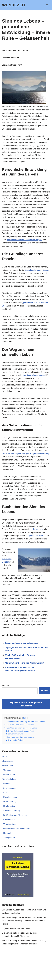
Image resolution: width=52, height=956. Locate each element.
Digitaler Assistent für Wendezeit (16, 928)
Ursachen (7, 770)
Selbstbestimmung (11, 810)
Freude (6, 783)
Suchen (5, 686)
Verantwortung (9, 824)
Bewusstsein (9, 819)
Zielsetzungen (9, 788)
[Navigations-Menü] (47, 5)
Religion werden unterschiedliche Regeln (24, 239)
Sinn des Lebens (9, 779)
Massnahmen (9, 774)
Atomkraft (6, 756)
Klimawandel (7, 765)
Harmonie (7, 833)
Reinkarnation (9, 806)
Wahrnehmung (9, 801)
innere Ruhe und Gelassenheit (16, 829)
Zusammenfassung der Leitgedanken (22, 643)
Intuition (6, 792)
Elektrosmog (7, 761)
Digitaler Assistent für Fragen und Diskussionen (26, 704)
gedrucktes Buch (36, 535)
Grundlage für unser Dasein (37, 270)
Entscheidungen (10, 797)
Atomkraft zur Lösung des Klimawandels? (24, 663)
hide (25, 718)
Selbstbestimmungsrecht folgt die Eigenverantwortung (25, 453)
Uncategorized (8, 838)
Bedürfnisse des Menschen (15, 815)
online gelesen (37, 529)
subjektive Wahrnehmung (34, 375)
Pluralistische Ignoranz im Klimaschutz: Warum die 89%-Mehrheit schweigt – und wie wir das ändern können (24, 920)
